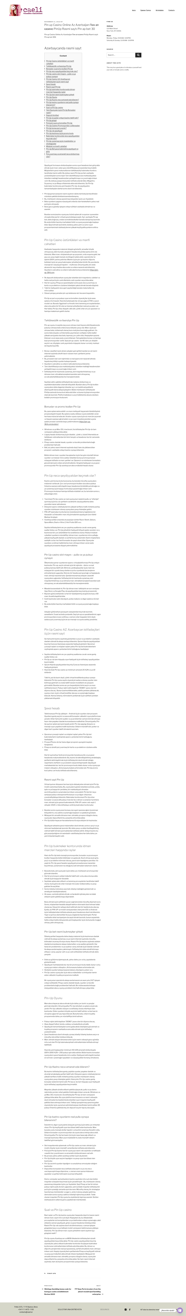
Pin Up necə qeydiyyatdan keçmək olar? (62, 71)
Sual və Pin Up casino (54, 107)
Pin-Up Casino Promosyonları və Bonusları (63, 126)
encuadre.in (176, 1310)
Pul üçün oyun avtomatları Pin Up (59, 123)
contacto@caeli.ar (26, 1312)
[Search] (138, 55)
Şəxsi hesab (51, 84)
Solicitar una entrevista (70, 1309)
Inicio (134, 10)
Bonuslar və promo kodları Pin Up (59, 69)
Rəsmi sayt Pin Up (53, 87)
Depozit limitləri (52, 115)
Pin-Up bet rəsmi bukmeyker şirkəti (60, 95)
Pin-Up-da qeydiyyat (54, 131)
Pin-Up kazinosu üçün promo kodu (60, 133)
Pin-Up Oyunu (51, 97)
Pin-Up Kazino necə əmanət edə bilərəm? (62, 100)
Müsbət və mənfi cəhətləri (56, 146)
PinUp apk (51, 1273)
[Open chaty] (180, 1310)
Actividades (160, 10)
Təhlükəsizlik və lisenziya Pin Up (58, 66)
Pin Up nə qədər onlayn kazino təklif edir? (62, 118)
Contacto (171, 10)
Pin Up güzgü (51, 120)
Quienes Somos (145, 10)
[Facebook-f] (130, 1310)
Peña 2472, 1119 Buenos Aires (26, 1307)
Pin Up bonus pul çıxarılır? (56, 128)
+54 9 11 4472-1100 (26, 1309)
